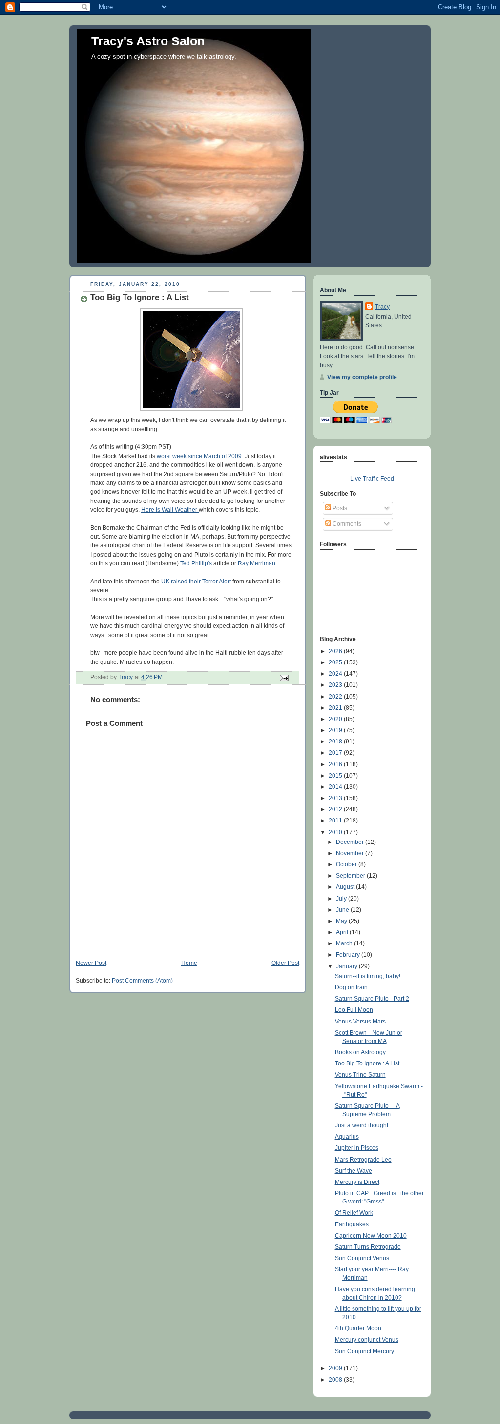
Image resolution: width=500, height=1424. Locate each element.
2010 (336, 832)
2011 (336, 820)
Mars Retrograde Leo (363, 1159)
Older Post (285, 963)
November (350, 853)
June (343, 909)
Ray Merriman (256, 563)
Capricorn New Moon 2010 (371, 1235)
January (347, 966)
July (342, 898)
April (343, 932)
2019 (336, 730)
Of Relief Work (354, 1212)
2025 (336, 662)
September (351, 875)
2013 (336, 798)
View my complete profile (362, 377)
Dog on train (351, 987)
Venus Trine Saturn (360, 1074)
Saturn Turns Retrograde (368, 1246)
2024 (336, 673)
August (346, 886)
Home (189, 963)
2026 (336, 651)
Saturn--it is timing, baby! (367, 976)
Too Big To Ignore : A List (367, 1063)
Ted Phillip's (196, 563)
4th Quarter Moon (358, 1328)
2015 (336, 775)
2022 (336, 696)
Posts (339, 508)
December (350, 842)
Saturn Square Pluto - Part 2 (372, 998)
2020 (336, 719)
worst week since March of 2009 (199, 456)
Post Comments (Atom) (142, 980)
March (345, 943)
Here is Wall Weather (170, 509)
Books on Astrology (360, 1052)
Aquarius (347, 1136)
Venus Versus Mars (360, 1021)
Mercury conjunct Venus (366, 1339)
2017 (336, 752)
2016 (336, 764)
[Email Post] (283, 677)
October (347, 864)
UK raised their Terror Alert (196, 581)
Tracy (382, 306)
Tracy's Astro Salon (148, 41)
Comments (346, 524)
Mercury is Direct (357, 1182)
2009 (336, 1368)
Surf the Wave (353, 1170)
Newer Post (91, 963)
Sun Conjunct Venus (362, 1258)
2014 (336, 786)
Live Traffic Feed (372, 478)
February (348, 954)
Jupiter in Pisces (356, 1147)
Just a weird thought (361, 1125)
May (342, 921)
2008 (336, 1379)
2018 (336, 741)
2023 (336, 685)
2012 (336, 809)
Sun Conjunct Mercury (364, 1351)
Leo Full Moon (354, 1009)
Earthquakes (352, 1224)
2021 (336, 707)
